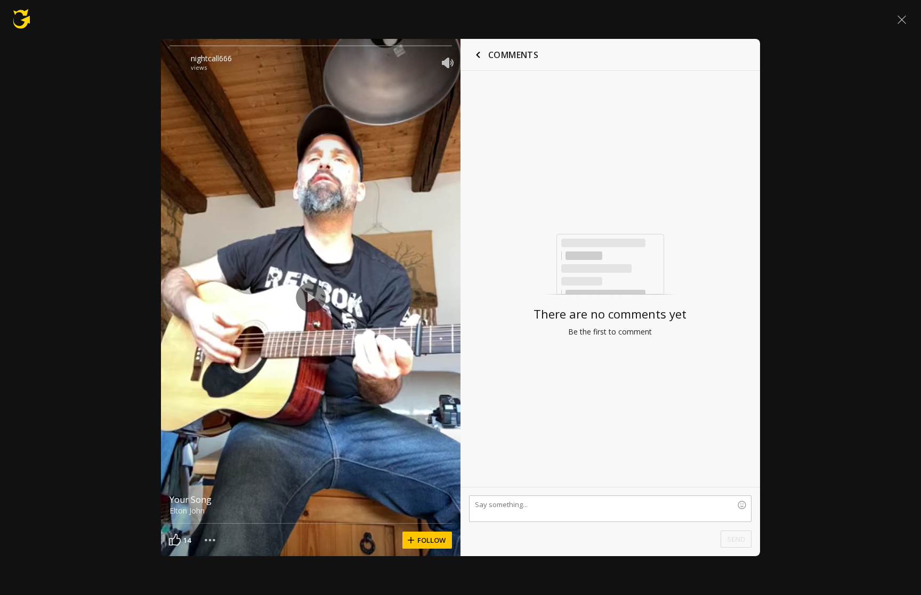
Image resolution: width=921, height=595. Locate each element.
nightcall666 (211, 58)
